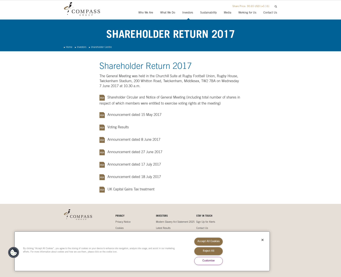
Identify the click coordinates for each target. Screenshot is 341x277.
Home (69, 47)
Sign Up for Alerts (205, 222)
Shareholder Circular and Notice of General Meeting (146, 98)
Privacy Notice (123, 222)
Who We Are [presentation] (145, 12)
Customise (208, 261)
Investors (81, 47)
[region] (142, 251)
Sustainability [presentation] (208, 12)
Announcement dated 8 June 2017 (133, 140)
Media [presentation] (227, 12)
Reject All (208, 251)
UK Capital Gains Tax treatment (131, 189)
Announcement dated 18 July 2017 (134, 177)
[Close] (262, 240)
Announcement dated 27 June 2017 (134, 152)
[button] (13, 252)
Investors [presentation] (187, 12)
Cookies (119, 228)
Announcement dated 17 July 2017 (134, 165)
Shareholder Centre (101, 47)
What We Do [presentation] (167, 12)
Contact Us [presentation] (270, 12)
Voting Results (118, 127)
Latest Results (163, 228)
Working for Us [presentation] (247, 12)
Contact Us (202, 228)
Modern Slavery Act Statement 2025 (175, 222)
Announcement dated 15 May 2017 (134, 115)
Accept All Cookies (208, 241)
